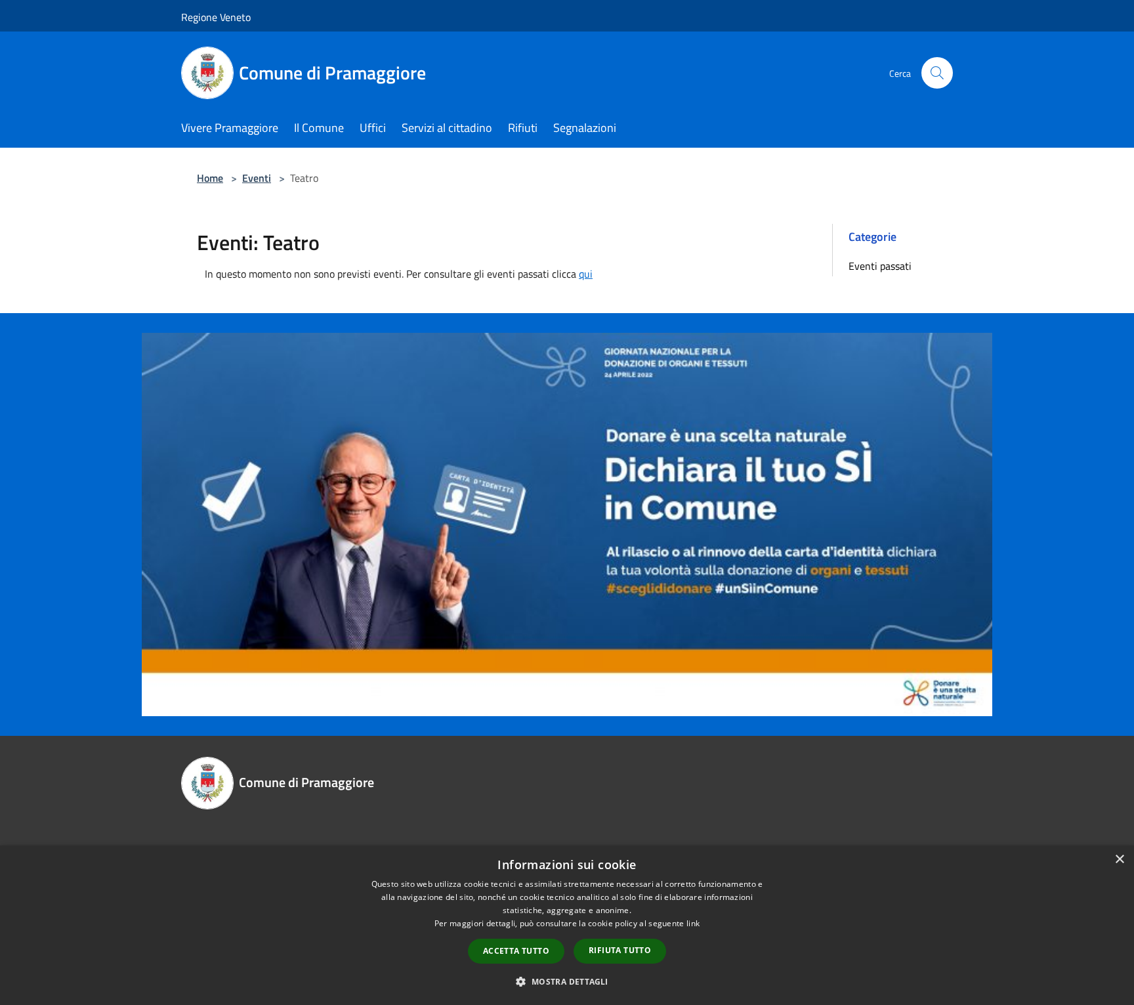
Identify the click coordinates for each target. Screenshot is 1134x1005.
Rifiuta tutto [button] (620, 950)
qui (586, 274)
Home (210, 178)
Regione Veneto (216, 17)
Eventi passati (880, 266)
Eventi (256, 178)
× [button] (1119, 860)
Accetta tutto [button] (516, 950)
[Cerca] (937, 73)
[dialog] (567, 925)
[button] (567, 981)
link (693, 923)
